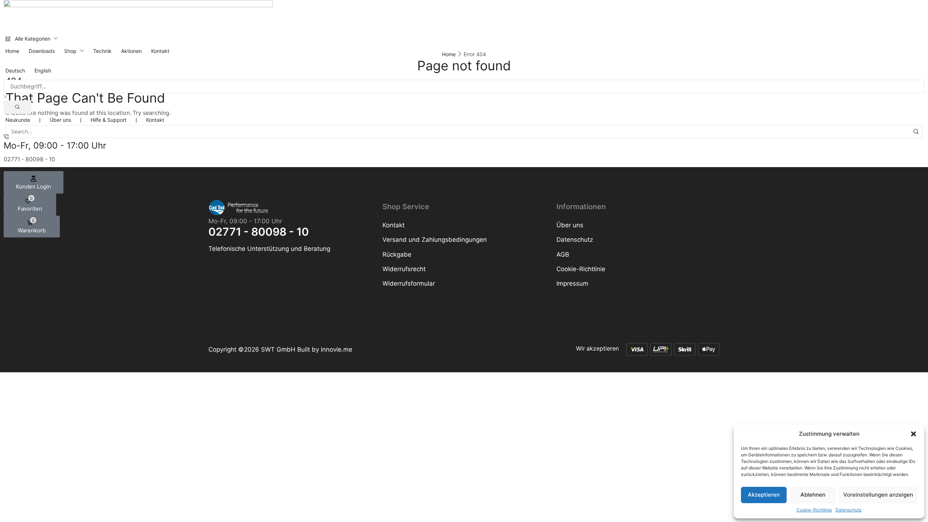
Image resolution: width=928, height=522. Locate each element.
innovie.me (336, 349)
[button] (913, 434)
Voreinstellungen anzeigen (878, 494)
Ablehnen (812, 494)
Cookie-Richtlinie (814, 510)
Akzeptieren (764, 494)
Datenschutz (849, 510)
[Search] (17, 107)
